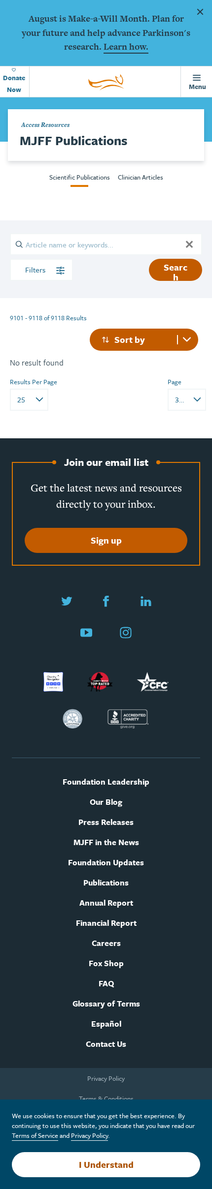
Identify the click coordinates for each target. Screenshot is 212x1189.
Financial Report (106, 923)
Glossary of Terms (106, 1004)
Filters (36, 269)
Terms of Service (35, 1135)
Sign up (106, 540)
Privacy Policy (106, 1078)
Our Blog (106, 802)
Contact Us (106, 1044)
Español (106, 1024)
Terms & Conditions (106, 1098)
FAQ (106, 983)
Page (174, 382)
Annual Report (106, 903)
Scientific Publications (79, 177)
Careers (106, 943)
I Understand (106, 1164)
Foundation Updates (106, 862)
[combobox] (144, 340)
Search (175, 271)
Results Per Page (33, 382)
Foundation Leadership (106, 782)
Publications (106, 883)
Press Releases (106, 822)
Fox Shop (106, 963)
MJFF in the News (106, 842)
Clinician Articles (140, 177)
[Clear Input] (189, 244)
